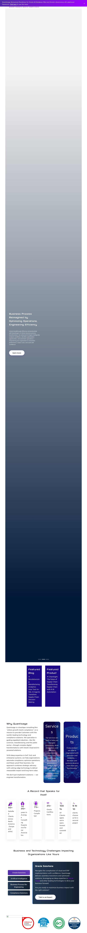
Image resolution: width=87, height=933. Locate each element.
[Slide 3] (47, 659)
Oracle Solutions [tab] (19, 873)
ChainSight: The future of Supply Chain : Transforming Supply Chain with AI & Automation (52, 684)
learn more (21, 349)
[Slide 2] (43, 659)
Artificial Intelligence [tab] (19, 878)
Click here (13, 4)
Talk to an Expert (45, 897)
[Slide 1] (39, 659)
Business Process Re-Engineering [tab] (19, 885)
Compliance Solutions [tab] (19, 893)
